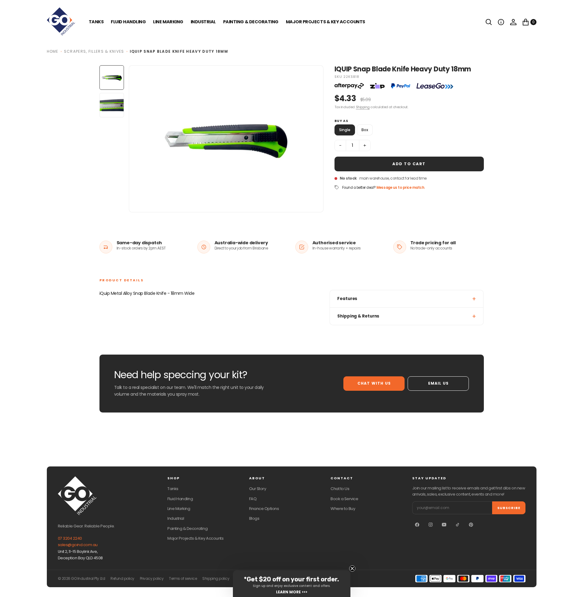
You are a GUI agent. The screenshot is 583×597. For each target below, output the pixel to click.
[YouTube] (444, 525)
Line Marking (168, 22)
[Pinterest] (471, 525)
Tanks (172, 489)
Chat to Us (340, 489)
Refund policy (122, 578)
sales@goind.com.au (78, 544)
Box (364, 129)
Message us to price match (400, 187)
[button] (501, 22)
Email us (438, 383)
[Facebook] (417, 525)
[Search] (489, 22)
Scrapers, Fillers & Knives (94, 51)
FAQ (253, 499)
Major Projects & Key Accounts (195, 538)
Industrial (203, 22)
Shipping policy (215, 578)
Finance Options (264, 508)
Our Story (257, 489)
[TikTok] (457, 525)
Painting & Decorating (250, 22)
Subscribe (508, 507)
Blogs (254, 518)
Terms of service (183, 578)
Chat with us (374, 383)
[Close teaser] (352, 568)
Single (344, 129)
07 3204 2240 (70, 538)
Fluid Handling (128, 22)
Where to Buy (343, 508)
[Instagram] (430, 525)
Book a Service (344, 499)
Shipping (363, 107)
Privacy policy (151, 578)
